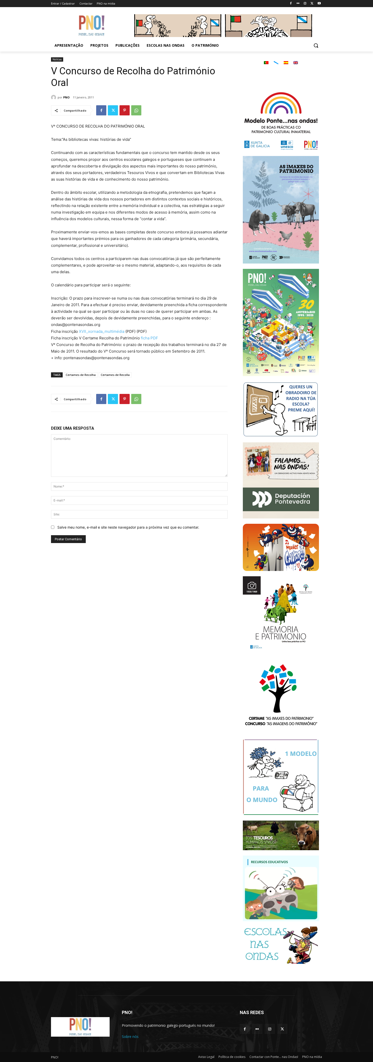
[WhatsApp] (136, 110)
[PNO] (54, 97)
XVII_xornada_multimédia (101, 331)
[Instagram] (305, 4)
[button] (316, 45)
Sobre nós (130, 1036)
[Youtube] (319, 4)
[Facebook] (291, 4)
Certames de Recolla (115, 375)
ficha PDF (149, 338)
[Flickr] (298, 4)
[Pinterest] (125, 110)
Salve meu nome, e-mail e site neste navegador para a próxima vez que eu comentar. (128, 527)
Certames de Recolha (81, 375)
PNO (66, 97)
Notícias (57, 59)
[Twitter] (312, 4)
